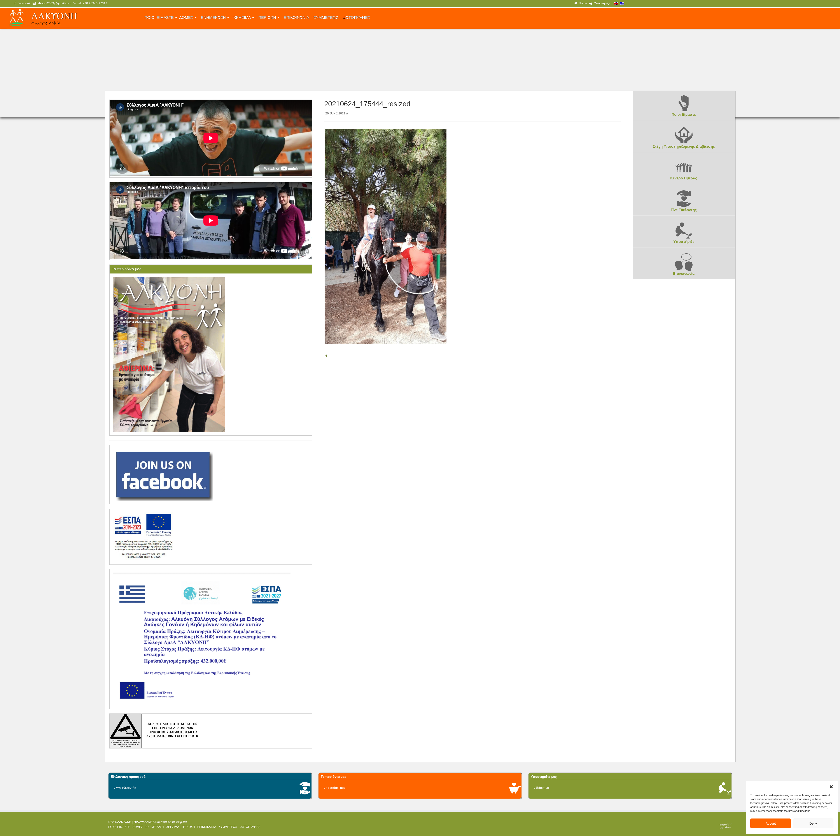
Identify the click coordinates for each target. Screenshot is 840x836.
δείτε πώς (543, 787)
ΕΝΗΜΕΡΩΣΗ (214, 17)
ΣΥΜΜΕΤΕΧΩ (325, 17)
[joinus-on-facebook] (163, 474)
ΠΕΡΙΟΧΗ (267, 17)
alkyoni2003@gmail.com (53, 3)
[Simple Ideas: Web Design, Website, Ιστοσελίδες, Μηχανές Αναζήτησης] (656, 826)
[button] (831, 787)
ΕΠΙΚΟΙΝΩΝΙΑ (296, 17)
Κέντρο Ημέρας (683, 178)
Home (582, 3)
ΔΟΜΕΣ (186, 17)
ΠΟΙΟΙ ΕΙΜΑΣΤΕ (159, 17)
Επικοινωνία (684, 274)
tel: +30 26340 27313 (91, 3)
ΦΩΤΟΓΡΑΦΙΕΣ (356, 17)
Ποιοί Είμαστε (684, 114)
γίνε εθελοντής (126, 787)
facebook (23, 3)
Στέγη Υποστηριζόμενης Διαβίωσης (684, 146)
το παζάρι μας (335, 787)
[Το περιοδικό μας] (169, 354)
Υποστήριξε (601, 3)
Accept (771, 823)
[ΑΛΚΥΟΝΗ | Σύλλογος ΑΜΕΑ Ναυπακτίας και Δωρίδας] (73, 18)
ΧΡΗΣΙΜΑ (242, 17)
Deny (813, 823)
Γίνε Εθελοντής (684, 210)
